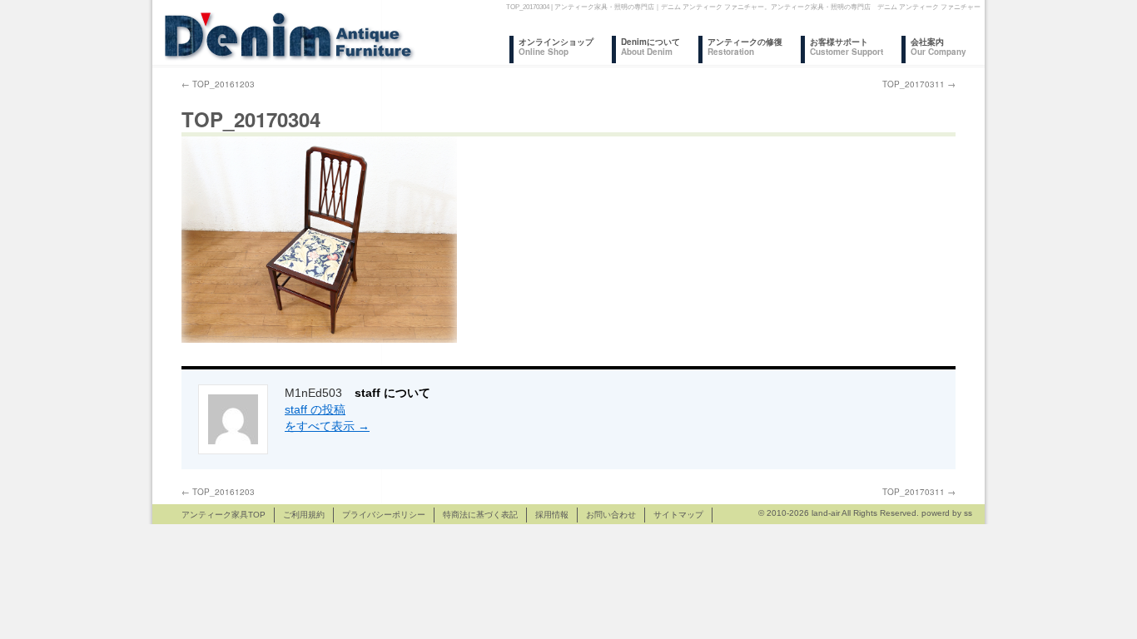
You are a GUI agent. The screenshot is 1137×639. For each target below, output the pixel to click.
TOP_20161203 (218, 84)
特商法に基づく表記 (480, 514)
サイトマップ (678, 514)
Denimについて (650, 46)
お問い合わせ (611, 514)
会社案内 (938, 46)
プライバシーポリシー (383, 514)
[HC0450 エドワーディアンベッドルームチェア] (319, 339)
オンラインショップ (556, 46)
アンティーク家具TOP (223, 514)
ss (968, 513)
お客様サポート (846, 46)
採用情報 (551, 514)
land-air (826, 513)
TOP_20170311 (919, 84)
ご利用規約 (304, 514)
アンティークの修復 (745, 46)
